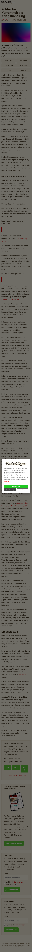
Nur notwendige (10, 489)
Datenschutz (8, 481)
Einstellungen (22, 489)
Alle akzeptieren (16, 486)
